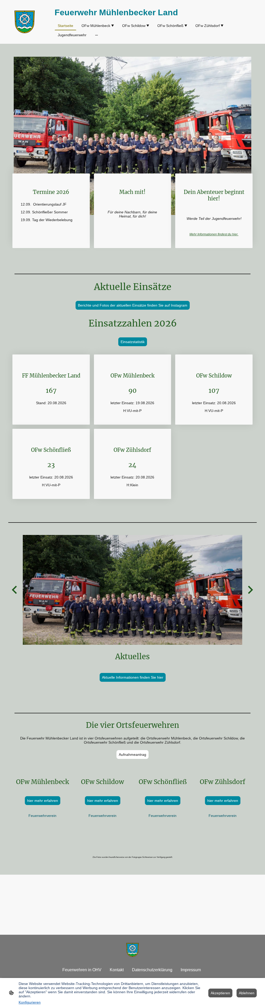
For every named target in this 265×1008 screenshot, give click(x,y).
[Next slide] (250, 590)
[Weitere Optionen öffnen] (96, 35)
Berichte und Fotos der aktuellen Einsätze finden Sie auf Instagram (132, 305)
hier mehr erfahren (42, 801)
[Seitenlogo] (24, 22)
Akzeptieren (220, 993)
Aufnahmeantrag (132, 754)
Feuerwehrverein (42, 816)
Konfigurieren (30, 1002)
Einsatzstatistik (133, 342)
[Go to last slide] (15, 590)
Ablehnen (246, 993)
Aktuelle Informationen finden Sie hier (132, 677)
